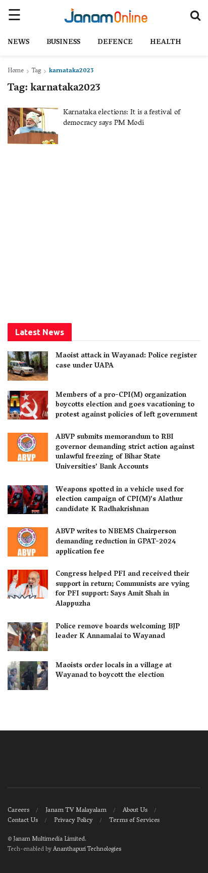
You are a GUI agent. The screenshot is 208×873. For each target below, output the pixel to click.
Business (63, 43)
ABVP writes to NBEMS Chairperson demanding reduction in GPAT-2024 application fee (116, 542)
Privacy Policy (73, 820)
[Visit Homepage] (105, 15)
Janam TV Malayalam (76, 810)
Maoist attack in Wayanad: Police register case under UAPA (126, 361)
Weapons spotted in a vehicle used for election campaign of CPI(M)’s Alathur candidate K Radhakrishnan (120, 500)
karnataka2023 (71, 71)
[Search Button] (195, 15)
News (18, 43)
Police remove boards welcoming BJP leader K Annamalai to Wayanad (118, 632)
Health (165, 43)
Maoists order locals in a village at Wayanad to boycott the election (114, 671)
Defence (115, 43)
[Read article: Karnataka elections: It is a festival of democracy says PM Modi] (33, 126)
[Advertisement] (104, 232)
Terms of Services (134, 820)
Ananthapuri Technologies (87, 849)
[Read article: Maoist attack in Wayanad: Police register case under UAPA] (28, 365)
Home (16, 71)
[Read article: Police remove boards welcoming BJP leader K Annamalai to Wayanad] (28, 636)
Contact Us (23, 820)
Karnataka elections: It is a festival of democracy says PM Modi (121, 118)
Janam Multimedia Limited (49, 839)
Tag (36, 71)
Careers (18, 810)
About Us (135, 810)
